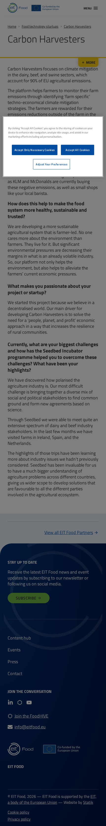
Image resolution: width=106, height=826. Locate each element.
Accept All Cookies (77, 150)
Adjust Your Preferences (51, 164)
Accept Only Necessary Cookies (35, 150)
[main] (53, 146)
